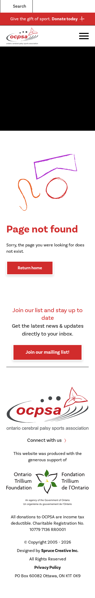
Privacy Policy (47, 567)
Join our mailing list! (47, 352)
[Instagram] (79, 6)
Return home (30, 268)
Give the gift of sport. (44, 19)
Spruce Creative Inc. (59, 550)
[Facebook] (72, 6)
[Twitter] (64, 6)
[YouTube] (87, 6)
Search (19, 6)
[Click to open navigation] (84, 36)
